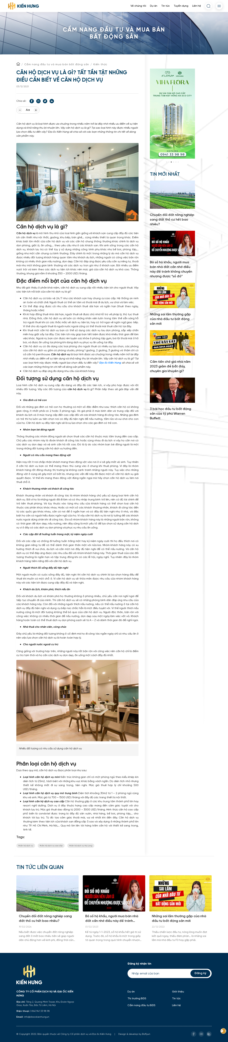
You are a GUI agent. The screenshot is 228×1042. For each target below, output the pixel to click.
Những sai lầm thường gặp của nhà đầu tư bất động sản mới (179, 919)
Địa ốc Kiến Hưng (110, 362)
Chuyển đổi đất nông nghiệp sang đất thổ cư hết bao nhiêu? (45, 919)
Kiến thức (100, 64)
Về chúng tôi (138, 6)
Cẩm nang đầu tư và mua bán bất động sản (56, 64)
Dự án (153, 6)
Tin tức (165, 6)
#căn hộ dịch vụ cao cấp (51, 845)
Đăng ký (200, 973)
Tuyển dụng (181, 6)
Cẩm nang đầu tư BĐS (141, 1005)
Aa (28, 110)
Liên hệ (196, 6)
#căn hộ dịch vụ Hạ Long (80, 845)
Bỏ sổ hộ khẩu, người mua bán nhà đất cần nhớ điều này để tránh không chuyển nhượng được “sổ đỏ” (112, 919)
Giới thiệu (178, 991)
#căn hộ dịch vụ (25, 845)
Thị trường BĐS (137, 998)
